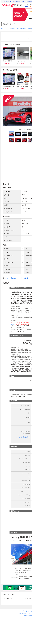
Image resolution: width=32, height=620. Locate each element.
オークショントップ (6, 28)
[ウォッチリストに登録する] (13, 57)
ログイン (27, 6)
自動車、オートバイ (17, 28)
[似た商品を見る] (6, 124)
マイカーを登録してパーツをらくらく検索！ (17, 278)
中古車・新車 (26, 28)
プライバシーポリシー (24, 613)
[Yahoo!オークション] (12, 4)
